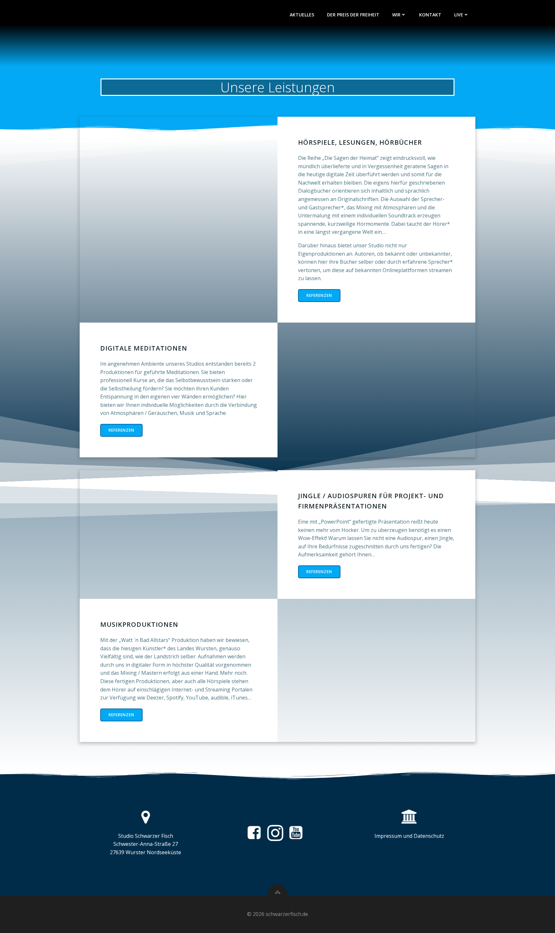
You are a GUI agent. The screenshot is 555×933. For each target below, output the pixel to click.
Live (458, 15)
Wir (396, 15)
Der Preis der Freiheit (353, 15)
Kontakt (430, 15)
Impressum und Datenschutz (409, 835)
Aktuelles (302, 15)
